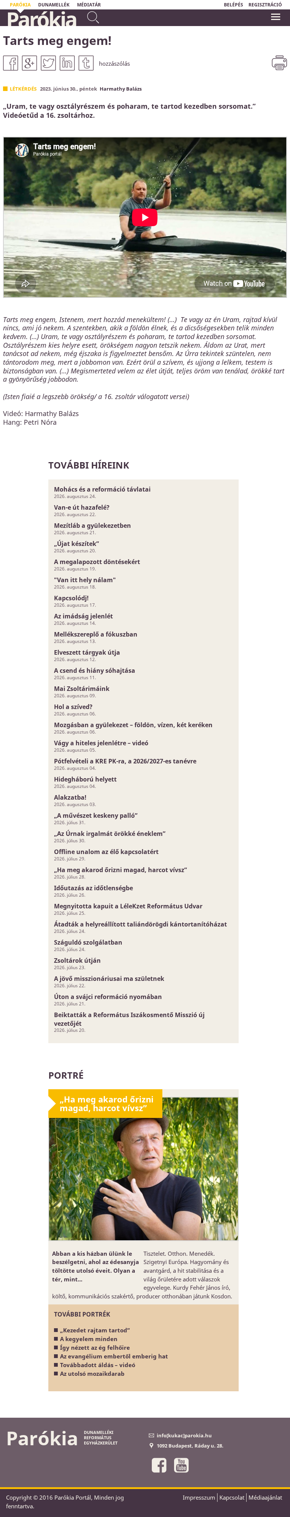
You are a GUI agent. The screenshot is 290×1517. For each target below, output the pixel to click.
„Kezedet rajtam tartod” (95, 1330)
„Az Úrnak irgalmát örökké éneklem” (109, 833)
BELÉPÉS (233, 5)
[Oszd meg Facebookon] (10, 63)
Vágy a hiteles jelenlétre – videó (101, 743)
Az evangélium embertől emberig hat (114, 1356)
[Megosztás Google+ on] (29, 63)
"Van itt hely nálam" (85, 580)
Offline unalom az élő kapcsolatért (106, 852)
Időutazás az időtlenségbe (93, 888)
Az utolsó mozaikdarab (92, 1373)
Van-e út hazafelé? (82, 507)
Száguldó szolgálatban (88, 942)
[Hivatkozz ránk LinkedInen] (67, 63)
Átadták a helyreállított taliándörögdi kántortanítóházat (140, 924)
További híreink (88, 465)
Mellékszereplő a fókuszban (95, 634)
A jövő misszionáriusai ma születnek (109, 978)
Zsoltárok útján (77, 960)
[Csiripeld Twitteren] (48, 63)
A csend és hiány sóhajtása (94, 670)
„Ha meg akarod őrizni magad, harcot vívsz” (120, 870)
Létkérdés (23, 88)
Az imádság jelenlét (83, 616)
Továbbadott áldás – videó (97, 1365)
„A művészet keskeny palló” (95, 815)
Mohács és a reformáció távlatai (102, 489)
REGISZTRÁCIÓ (265, 5)
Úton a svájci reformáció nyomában (108, 997)
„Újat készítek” (76, 544)
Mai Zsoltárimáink (82, 688)
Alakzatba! (70, 797)
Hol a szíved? (73, 707)
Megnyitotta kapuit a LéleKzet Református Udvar (128, 906)
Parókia (41, 19)
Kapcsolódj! (71, 598)
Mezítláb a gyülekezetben (92, 525)
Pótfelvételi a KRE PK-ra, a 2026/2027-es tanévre (125, 761)
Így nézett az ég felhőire (95, 1347)
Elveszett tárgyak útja (87, 652)
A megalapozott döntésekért (97, 562)
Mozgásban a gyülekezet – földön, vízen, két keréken (133, 725)
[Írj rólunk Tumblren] (86, 63)
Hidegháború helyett (85, 779)
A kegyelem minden (88, 1339)
